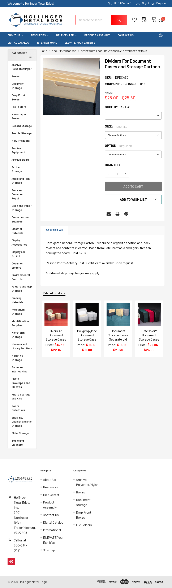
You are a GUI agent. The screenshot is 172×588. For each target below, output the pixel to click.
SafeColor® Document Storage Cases (149, 335)
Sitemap (49, 550)
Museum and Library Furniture (22, 346)
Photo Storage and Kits (21, 396)
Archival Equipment (18, 150)
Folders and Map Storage (22, 288)
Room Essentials (18, 408)
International (46, 42)
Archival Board (21, 159)
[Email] (108, 214)
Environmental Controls (21, 277)
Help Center (65, 35)
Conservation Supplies (20, 219)
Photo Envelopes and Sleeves (21, 383)
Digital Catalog (18, 42)
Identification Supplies (20, 323)
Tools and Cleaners (18, 442)
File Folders (19, 106)
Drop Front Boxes (18, 97)
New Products (21, 140)
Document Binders (18, 265)
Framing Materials (17, 300)
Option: (118, 145)
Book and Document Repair (18, 194)
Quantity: (113, 165)
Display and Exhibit (19, 254)
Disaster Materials (17, 231)
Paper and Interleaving (19, 369)
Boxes (16, 76)
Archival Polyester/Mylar (21, 67)
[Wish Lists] (137, 20)
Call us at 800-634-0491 (20, 545)
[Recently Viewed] (146, 20)
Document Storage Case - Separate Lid (118, 335)
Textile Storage (22, 133)
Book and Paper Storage (21, 208)
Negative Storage (17, 358)
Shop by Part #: (118, 107)
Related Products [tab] (54, 293)
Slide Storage (20, 433)
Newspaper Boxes (19, 116)
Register (161, 3)
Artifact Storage (17, 169)
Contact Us (125, 35)
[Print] (117, 214)
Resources (38, 35)
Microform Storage (18, 334)
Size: (116, 126)
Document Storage (18, 86)
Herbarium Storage (18, 311)
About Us (14, 35)
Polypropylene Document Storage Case (87, 335)
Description (54, 230)
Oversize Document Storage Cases (56, 335)
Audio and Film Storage (21, 181)
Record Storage (22, 125)
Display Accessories (19, 242)
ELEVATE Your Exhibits (79, 42)
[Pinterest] (160, 35)
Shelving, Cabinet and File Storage (22, 421)
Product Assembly (97, 35)
